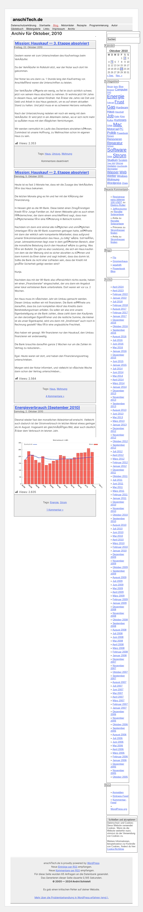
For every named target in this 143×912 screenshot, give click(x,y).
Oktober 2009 (120, 567)
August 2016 (119, 336)
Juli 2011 (117, 479)
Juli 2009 (118, 581)
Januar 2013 (120, 424)
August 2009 (119, 577)
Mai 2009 (118, 588)
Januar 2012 (120, 466)
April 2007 (118, 696)
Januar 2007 (120, 707)
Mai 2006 (118, 745)
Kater (116, 116)
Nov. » (119, 75)
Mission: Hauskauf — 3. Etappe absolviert (52, 43)
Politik (111, 133)
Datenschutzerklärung (23, 25)
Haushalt (119, 112)
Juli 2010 (118, 528)
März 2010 (119, 543)
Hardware (122, 107)
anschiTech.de (28, 19)
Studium (112, 160)
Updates (111, 166)
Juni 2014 (118, 372)
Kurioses (120, 120)
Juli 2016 (118, 340)
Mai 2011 (118, 487)
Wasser (113, 172)
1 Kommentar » (55, 509)
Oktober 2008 (120, 619)
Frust (119, 101)
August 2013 (119, 410)
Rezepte (81, 25)
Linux (109, 125)
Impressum (58, 28)
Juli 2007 (118, 685)
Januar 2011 (119, 498)
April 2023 (118, 290)
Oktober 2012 (120, 441)
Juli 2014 (118, 368)
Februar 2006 (120, 756)
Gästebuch (17, 28)
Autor (114, 25)
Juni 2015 (118, 361)
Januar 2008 (120, 655)
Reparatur (115, 143)
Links (46, 28)
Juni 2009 (118, 584)
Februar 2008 (120, 651)
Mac (117, 124)
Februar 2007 (120, 704)
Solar (109, 156)
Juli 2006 (118, 738)
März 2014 (119, 383)
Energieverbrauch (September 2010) (47, 407)
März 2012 (119, 458)
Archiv (71, 28)
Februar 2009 (120, 599)
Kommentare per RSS (68, 870)
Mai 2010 (118, 536)
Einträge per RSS (67, 866)
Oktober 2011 (120, 476)
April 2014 (118, 379)
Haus (48, 153)
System (122, 160)
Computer (121, 89)
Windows (122, 176)
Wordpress (114, 183)
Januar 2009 (120, 603)
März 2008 (119, 648)
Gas (111, 107)
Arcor (110, 86)
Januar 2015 (120, 365)
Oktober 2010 (120, 514)
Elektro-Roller (118, 205)
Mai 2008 (118, 640)
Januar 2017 (120, 316)
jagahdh (117, 264)
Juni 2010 (118, 532)
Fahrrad (110, 102)
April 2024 (118, 286)
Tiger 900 (111, 163)
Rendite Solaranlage (117, 213)
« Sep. (110, 75)
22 (121, 69)
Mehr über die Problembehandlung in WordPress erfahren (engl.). (72, 897)
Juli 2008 (118, 633)
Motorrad (113, 129)
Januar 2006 (120, 760)
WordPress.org (119, 809)
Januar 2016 (120, 351)
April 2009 (118, 592)
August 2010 (119, 525)
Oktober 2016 (120, 326)
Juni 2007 (118, 689)
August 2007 (119, 682)
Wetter (111, 176)
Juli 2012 (118, 451)
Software (117, 149)
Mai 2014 (118, 376)
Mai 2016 (118, 347)
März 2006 (119, 752)
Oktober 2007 (120, 672)
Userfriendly (122, 166)
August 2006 (119, 734)
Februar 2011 (120, 494)
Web (123, 172)
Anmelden (118, 792)
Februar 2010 (120, 547)
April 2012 (118, 455)
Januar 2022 (120, 297)
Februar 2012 (120, 462)
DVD (109, 92)
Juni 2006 (118, 741)
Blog (55, 25)
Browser (110, 90)
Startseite (44, 25)
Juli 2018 (118, 301)
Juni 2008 (118, 637)
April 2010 (118, 539)
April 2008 (118, 644)
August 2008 (119, 629)
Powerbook (122, 133)
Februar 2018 (120, 305)
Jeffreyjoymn (120, 208)
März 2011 (118, 490)
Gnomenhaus (120, 261)
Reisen (110, 136)
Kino (122, 116)
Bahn (116, 87)
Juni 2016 (118, 343)
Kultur (110, 120)
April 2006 (118, 749)
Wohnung (67, 153)
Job (110, 116)
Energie (54, 502)
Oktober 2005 (120, 776)
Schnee (110, 146)
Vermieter (112, 168)
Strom (63, 502)
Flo (114, 257)
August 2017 (119, 308)
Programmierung (98, 25)
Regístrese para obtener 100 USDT (118, 199)
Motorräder (67, 25)
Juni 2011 (118, 483)
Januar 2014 (120, 387)
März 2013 (119, 421)
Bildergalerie (33, 28)
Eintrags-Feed (120, 796)
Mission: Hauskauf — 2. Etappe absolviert (52, 172)
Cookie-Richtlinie (115, 849)
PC (121, 129)
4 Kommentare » (55, 396)
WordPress (93, 863)
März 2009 (119, 595)
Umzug (56, 153)
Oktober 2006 (120, 724)
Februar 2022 (120, 294)
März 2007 (119, 700)
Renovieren (114, 139)
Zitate (125, 183)
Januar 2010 (120, 550)
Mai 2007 (118, 693)
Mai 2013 (118, 417)
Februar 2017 (120, 312)
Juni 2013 (118, 413)
